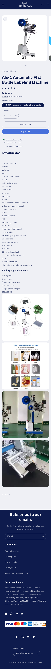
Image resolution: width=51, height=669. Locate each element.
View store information (13, 146)
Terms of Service (12, 551)
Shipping (5, 96)
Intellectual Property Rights (16, 573)
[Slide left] (20, 65)
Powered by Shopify (35, 662)
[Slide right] (30, 65)
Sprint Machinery (21, 662)
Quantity (5, 111)
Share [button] (7, 494)
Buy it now (25, 132)
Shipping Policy (11, 562)
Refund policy (10, 557)
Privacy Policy (10, 568)
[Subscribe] (43, 536)
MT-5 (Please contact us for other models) (23, 105)
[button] (3, 4)
